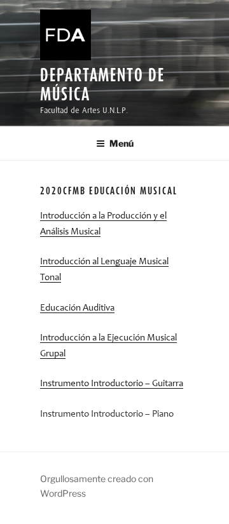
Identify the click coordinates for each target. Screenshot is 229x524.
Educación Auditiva (77, 308)
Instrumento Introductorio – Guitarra (111, 384)
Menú (121, 143)
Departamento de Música (102, 84)
